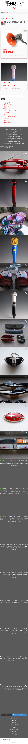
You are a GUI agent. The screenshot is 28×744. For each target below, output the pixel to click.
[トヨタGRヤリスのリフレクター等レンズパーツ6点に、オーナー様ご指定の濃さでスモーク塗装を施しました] (14, 333)
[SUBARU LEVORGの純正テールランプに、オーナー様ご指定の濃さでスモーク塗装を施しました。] (14, 642)
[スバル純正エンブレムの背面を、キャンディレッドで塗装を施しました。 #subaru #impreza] (14, 417)
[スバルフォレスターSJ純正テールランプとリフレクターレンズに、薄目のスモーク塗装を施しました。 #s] (14, 558)
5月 (9, 18)
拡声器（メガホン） (14, 55)
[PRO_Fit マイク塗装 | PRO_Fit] (14, 3)
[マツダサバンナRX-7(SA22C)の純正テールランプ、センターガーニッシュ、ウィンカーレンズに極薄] (14, 445)
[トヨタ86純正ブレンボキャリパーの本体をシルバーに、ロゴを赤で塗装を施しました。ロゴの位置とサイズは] (14, 502)
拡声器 (23, 55)
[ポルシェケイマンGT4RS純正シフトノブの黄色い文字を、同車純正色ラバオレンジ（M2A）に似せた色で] (14, 530)
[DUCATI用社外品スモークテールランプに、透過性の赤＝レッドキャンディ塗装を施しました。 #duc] (14, 361)
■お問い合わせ (7, 121)
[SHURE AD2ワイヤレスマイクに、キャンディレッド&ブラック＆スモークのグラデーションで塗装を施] (14, 193)
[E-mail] (3, 12)
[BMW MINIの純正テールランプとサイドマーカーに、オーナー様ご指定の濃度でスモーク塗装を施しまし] (14, 277)
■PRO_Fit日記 (7, 123)
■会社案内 (6, 119)
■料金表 (5, 115)
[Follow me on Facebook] (4, 12)
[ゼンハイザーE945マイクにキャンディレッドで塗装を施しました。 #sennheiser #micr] (14, 670)
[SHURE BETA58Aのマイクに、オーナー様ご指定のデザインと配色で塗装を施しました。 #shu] (14, 249)
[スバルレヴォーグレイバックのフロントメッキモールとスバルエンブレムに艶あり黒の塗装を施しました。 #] (14, 389)
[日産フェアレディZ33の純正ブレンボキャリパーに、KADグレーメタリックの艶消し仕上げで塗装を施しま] (14, 698)
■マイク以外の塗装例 (9, 117)
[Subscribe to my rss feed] (1, 12)
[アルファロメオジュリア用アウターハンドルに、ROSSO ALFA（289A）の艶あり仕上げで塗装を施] (14, 165)
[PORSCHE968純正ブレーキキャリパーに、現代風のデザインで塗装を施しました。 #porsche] (14, 586)
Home (2, 18)
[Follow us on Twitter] (7, 12)
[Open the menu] (25, 12)
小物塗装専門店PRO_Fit (15, 742)
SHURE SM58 (13, 88)
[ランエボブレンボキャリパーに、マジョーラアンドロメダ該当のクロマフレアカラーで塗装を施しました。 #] (14, 221)
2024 (6, 18)
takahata (6, 56)
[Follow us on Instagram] (6, 12)
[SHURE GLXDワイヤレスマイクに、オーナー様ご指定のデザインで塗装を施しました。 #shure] (14, 305)
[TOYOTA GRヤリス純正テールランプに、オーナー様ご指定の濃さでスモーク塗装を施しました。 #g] (14, 614)
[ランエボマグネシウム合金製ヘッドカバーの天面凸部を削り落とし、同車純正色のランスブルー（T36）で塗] (14, 473)
